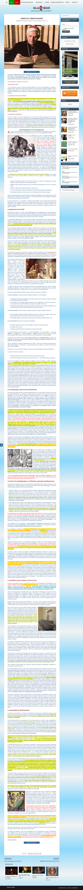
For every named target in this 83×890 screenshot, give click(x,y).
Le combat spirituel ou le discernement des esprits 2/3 (24, 875)
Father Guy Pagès (70, 44)
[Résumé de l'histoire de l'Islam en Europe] (64, 144)
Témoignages (39, 2)
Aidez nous (74, 2)
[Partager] (1, 445)
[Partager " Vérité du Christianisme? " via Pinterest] (33, 854)
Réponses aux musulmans (27, 2)
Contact (67, 2)
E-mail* (63, 24)
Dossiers (47, 2)
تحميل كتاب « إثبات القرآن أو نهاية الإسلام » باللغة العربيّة (70, 82)
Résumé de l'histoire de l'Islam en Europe (73, 142)
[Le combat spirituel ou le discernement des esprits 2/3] (25, 870)
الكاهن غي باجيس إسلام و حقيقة (70, 40)
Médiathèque (39, 20)
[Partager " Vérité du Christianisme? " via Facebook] (29, 854)
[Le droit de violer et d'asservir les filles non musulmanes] (64, 114)
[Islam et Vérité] (41, 11)
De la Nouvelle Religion (73, 148)
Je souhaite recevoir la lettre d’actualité (68, 29)
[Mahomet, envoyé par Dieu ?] (64, 158)
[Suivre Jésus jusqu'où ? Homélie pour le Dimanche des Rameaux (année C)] (64, 130)
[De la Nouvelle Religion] (64, 151)
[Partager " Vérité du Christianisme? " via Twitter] (31, 854)
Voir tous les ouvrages (69, 78)
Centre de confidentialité (72, 887)
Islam (11, 2)
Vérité (16, 2)
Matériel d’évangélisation (57, 2)
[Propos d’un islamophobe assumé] (38, 870)
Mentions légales (62, 887)
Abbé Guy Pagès (65, 166)
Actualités (70, 104)
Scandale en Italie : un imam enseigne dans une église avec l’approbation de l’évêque (73, 120)
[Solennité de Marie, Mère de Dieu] (52, 871)
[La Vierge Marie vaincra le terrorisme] (11, 871)
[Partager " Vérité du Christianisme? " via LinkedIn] (36, 854)
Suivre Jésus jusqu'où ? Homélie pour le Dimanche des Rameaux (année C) (73, 129)
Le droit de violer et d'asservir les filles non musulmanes (73, 112)
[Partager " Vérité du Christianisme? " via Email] (38, 854)
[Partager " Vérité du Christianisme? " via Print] (40, 854)
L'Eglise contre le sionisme (71, 135)
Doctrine (34, 20)
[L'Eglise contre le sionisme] (64, 137)
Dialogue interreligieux (27, 20)
